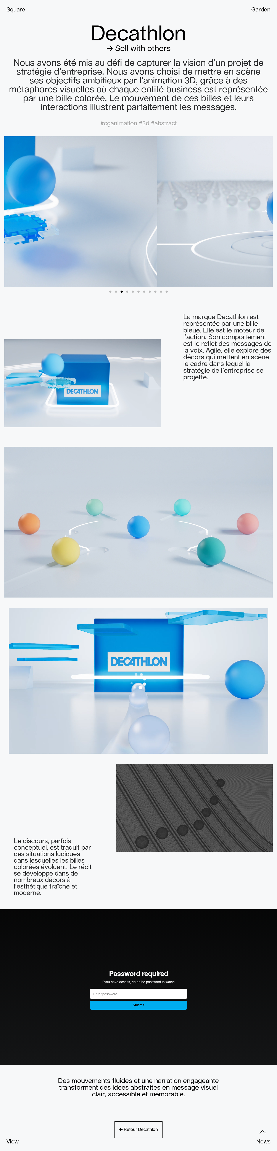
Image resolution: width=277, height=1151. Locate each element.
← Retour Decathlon (138, 1129)
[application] (82, 383)
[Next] (264, 211)
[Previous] (12, 211)
